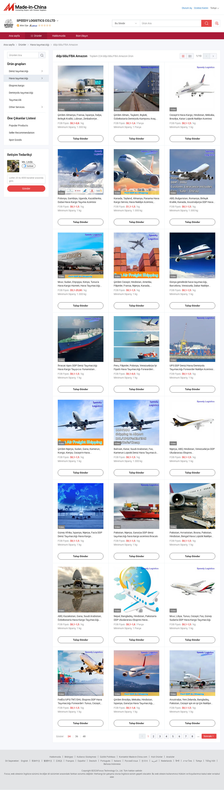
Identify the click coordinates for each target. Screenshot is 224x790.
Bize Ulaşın (82, 35)
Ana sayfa (14, 35)
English (24, 760)
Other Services (16, 107)
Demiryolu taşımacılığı (21, 92)
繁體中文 (48, 760)
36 (76, 736)
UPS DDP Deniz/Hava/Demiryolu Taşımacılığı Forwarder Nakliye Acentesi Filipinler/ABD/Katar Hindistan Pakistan (191, 369)
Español (81, 760)
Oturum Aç (187, 7)
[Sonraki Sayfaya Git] (213, 56)
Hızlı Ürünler (157, 756)
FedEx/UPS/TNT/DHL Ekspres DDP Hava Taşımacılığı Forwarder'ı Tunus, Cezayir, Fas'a (80, 703)
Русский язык (131, 760)
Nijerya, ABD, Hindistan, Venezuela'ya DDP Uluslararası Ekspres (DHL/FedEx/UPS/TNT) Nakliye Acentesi (192, 452)
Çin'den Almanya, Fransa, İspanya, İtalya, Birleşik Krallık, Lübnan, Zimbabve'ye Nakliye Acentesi (80, 118)
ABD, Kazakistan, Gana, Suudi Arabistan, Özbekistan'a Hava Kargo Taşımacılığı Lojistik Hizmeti (80, 619)
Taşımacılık (15, 99)
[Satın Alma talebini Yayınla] (217, 23)
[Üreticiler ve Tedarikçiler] (26, 7)
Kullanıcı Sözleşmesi (86, 756)
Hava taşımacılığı (18, 78)
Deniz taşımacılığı (18, 71)
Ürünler (38, 35)
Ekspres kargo (16, 85)
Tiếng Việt (210, 760)
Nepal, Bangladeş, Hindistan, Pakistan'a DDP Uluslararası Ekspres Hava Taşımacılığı (135, 619)
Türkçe (199, 760)
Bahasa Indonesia (112, 763)
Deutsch (93, 760)
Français (70, 760)
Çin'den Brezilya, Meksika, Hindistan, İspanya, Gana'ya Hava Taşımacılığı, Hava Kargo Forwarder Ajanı (133, 703)
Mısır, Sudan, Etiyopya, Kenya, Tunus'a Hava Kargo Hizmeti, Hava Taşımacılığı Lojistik (79, 285)
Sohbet (30, 166)
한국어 (145, 760)
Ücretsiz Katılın (201, 7)
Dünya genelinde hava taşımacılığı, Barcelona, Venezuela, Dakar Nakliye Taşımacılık (189, 285)
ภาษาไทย (187, 760)
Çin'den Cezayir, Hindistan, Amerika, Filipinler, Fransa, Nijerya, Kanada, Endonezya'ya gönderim (133, 285)
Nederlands (166, 760)
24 (69, 736)
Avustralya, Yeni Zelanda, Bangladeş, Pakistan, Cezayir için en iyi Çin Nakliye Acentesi (190, 703)
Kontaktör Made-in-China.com (133, 756)
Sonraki (208, 736)
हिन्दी (177, 760)
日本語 (59, 760)
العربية (154, 760)
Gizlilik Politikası (107, 756)
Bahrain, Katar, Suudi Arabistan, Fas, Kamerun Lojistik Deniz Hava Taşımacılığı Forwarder (136, 452)
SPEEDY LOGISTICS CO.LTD (36, 20)
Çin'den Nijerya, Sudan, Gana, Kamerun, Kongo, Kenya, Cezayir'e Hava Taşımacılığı (79, 452)
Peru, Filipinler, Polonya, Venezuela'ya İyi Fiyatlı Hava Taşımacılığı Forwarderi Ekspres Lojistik (135, 369)
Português (105, 760)
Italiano (117, 760)
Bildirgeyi (69, 756)
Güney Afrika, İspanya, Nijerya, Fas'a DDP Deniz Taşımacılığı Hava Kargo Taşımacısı (80, 536)
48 (84, 736)
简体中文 (36, 760)
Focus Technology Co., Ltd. (110, 770)
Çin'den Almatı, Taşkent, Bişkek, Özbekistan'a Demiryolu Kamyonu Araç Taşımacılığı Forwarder (135, 118)
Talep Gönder (80, 138)
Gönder (26, 188)
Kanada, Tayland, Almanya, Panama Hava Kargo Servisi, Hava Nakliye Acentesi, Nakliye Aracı (136, 202)
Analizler (170, 756)
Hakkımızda (58, 35)
